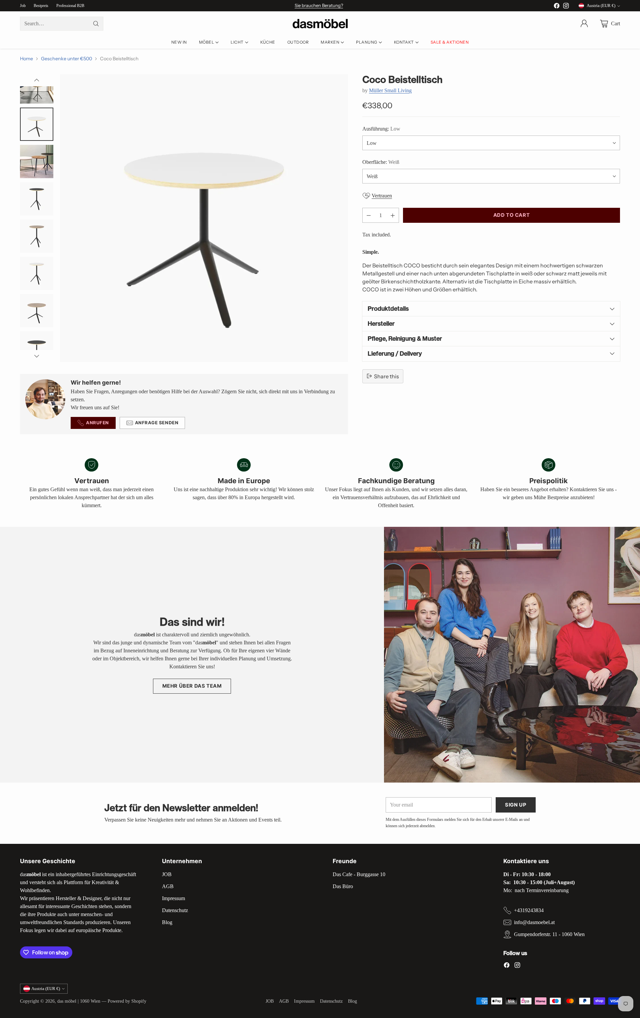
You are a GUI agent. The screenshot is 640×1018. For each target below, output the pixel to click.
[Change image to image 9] (36, 348)
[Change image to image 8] (36, 310)
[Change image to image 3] (36, 124)
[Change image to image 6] (36, 236)
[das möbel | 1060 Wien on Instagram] (566, 6)
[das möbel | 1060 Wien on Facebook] (556, 6)
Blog (167, 922)
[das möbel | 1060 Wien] (320, 24)
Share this (386, 376)
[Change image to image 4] (36, 161)
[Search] (96, 24)
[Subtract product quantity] (369, 215)
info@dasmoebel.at (534, 922)
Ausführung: (381, 129)
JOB (167, 874)
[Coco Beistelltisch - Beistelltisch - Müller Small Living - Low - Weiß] (204, 218)
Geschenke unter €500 (66, 59)
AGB (168, 886)
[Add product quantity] (393, 215)
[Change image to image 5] (36, 198)
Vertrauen (382, 195)
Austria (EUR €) (601, 5)
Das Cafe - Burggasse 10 (359, 874)
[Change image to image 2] (36, 87)
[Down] (36, 356)
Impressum (173, 898)
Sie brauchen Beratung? (319, 5)
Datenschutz (175, 910)
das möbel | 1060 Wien (78, 1001)
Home (26, 59)
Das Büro (343, 886)
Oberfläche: (380, 162)
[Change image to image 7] (36, 273)
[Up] (36, 80)
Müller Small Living (390, 90)
